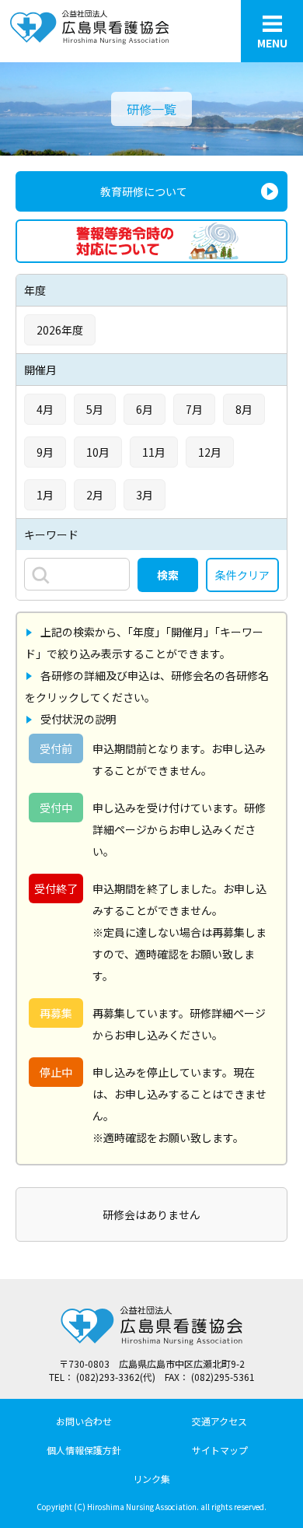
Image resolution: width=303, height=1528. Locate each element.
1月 (45, 495)
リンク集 (151, 1478)
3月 (144, 495)
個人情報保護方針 (84, 1449)
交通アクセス (219, 1421)
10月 (98, 452)
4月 (45, 409)
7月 (194, 409)
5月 (94, 409)
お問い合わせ (84, 1421)
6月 (144, 409)
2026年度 (60, 330)
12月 (209, 452)
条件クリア (242, 575)
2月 (94, 495)
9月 (45, 452)
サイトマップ (220, 1449)
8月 (243, 409)
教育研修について (143, 191)
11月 (153, 452)
